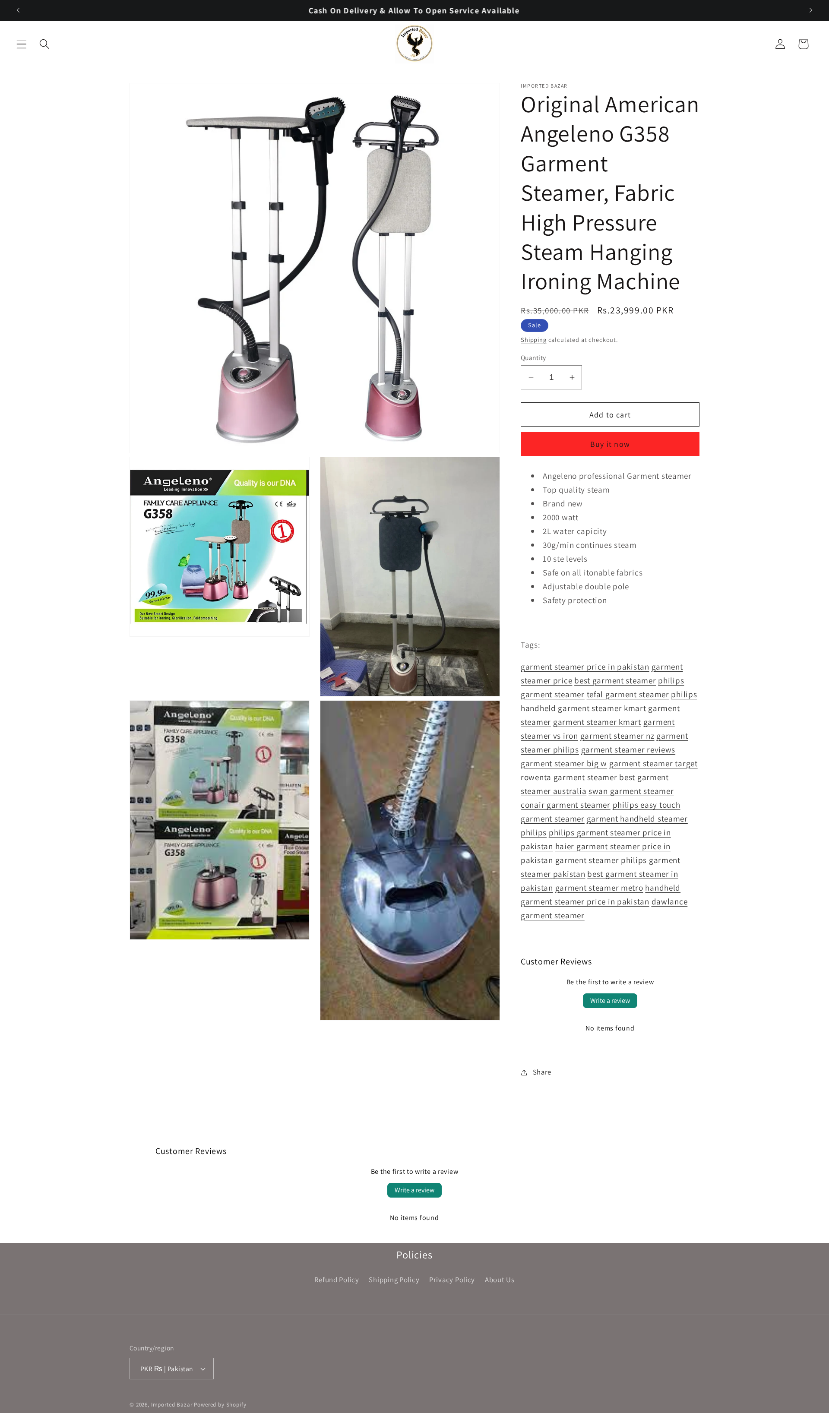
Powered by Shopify (220, 1404)
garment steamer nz (617, 735)
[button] (21, 44)
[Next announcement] (810, 10)
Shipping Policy (394, 1279)
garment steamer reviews (628, 749)
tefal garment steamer (628, 694)
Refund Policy (336, 1279)
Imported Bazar (172, 1404)
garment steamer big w (564, 763)
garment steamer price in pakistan (585, 666)
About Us (500, 1279)
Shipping (534, 339)
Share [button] (542, 1072)
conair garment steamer (566, 804)
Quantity (533, 357)
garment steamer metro (599, 887)
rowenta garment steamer (569, 777)
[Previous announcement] (18, 10)
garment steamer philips (601, 860)
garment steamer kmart (597, 721)
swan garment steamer (631, 791)
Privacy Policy (452, 1279)
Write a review (610, 1000)
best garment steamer (615, 680)
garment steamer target (653, 763)
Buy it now (610, 444)
